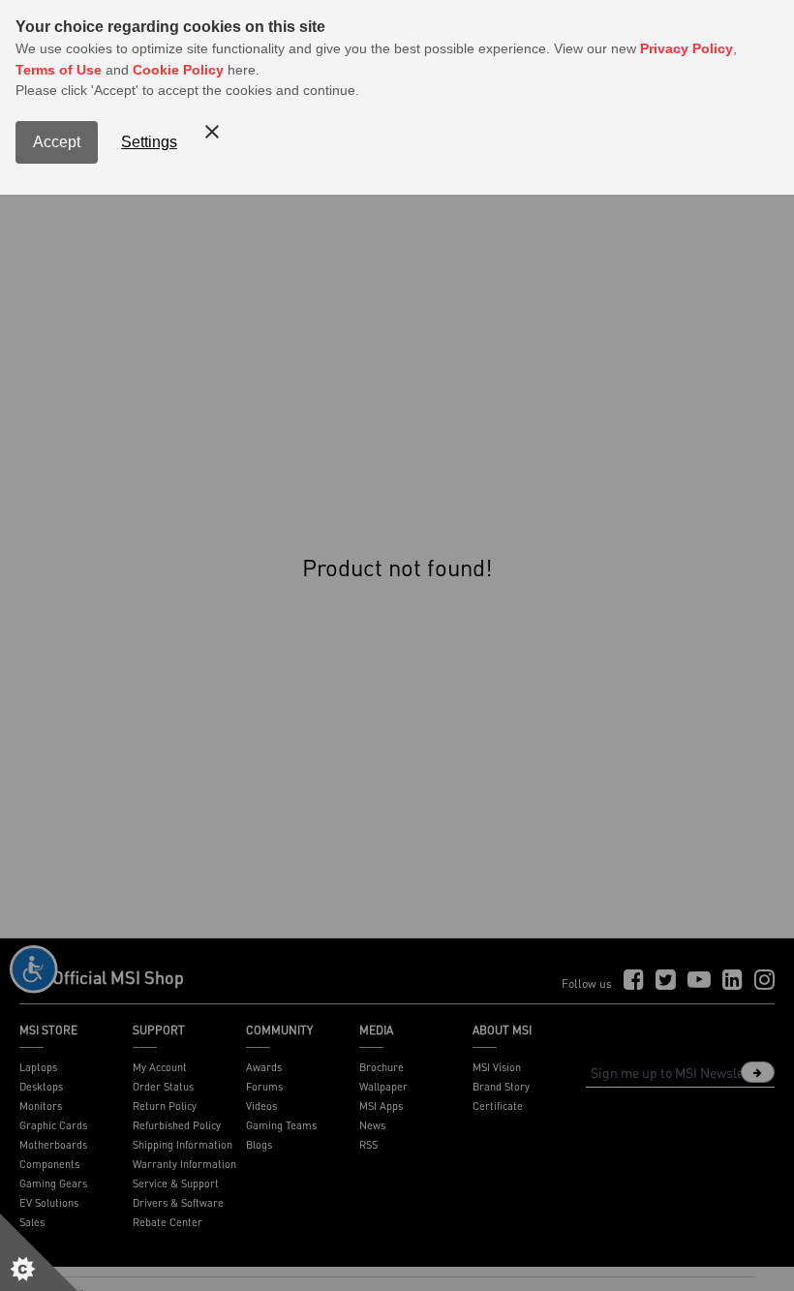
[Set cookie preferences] (38, 1252)
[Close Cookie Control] (212, 131)
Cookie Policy (178, 69)
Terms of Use (58, 69)
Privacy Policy (686, 48)
